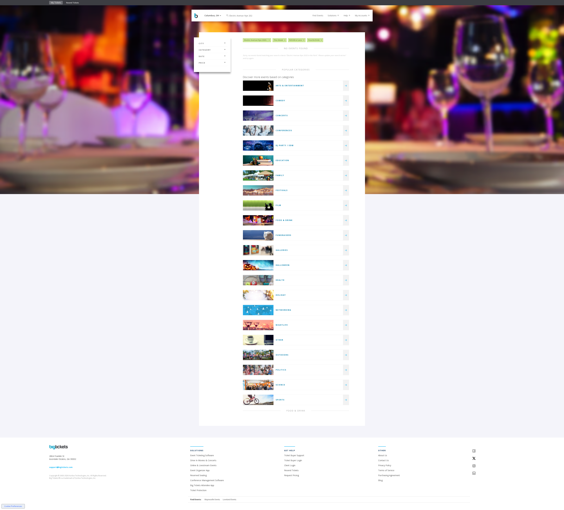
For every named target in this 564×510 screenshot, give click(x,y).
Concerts (282, 115)
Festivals (282, 190)
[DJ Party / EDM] (258, 145)
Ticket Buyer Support (294, 455)
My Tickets (56, 2)
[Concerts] (258, 115)
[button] (212, 15)
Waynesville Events (212, 499)
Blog (380, 480)
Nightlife (282, 325)
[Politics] (258, 370)
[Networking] (258, 310)
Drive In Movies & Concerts (203, 460)
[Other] (258, 340)
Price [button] (202, 63)
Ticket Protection (198, 490)
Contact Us (383, 460)
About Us (382, 455)
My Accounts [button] (361, 15)
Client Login (289, 465)
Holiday (281, 295)
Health (280, 280)
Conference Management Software (207, 480)
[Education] (258, 160)
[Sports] (258, 400)
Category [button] (205, 50)
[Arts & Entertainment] (258, 86)
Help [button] (346, 15)
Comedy (280, 100)
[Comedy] (258, 100)
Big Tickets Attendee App (202, 485)
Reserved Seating (198, 475)
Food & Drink (284, 220)
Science (280, 385)
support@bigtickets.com (61, 467)
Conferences (284, 130)
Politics (281, 370)
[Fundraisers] (258, 235)
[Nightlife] (258, 325)
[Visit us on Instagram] (493, 466)
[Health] (258, 280)
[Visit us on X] (493, 459)
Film (278, 205)
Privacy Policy (384, 465)
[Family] (258, 175)
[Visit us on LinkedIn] (493, 473)
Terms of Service (386, 470)
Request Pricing (291, 475)
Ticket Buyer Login (293, 460)
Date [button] (202, 56)
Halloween (283, 265)
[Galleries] (258, 250)
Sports (280, 400)
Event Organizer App (200, 470)
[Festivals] (258, 190)
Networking (283, 310)
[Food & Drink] (258, 220)
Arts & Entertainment (290, 85)
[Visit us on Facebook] (493, 451)
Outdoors (282, 355)
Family (280, 175)
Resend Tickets (72, 2)
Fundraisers (283, 235)
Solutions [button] (332, 15)
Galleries (282, 250)
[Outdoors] (258, 355)
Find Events (317, 15)
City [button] (201, 43)
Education (282, 160)
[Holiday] (258, 295)
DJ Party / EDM (285, 145)
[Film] (258, 205)
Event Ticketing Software (202, 455)
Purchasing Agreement (389, 475)
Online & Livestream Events (203, 465)
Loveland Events (229, 499)
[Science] (258, 385)
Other (279, 340)
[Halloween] (258, 265)
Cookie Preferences (13, 506)
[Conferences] (258, 130)
